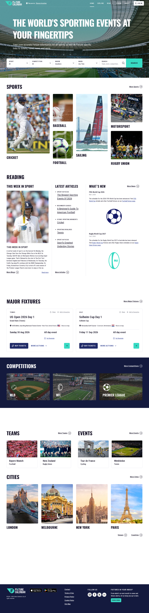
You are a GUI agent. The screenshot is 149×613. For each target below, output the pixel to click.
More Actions (37, 346)
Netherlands (107, 326)
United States (52, 326)
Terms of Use (69, 593)
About (127, 3)
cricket (60, 222)
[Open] (27, 63)
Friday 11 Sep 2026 (88, 332)
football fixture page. (129, 201)
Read (109, 3)
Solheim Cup (87, 317)
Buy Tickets (20, 346)
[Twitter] (99, 595)
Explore (100, 3)
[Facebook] (95, 595)
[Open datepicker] (96, 63)
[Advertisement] (74, 286)
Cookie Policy (69, 600)
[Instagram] (90, 595)
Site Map (68, 604)
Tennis (12, 312)
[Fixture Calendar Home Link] (13, 3)
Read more (45, 272)
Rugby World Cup (97, 243)
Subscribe (116, 600)
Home (92, 3)
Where (57, 61)
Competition (37, 61)
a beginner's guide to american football (67, 210)
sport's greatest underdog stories (65, 244)
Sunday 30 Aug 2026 (20, 332)
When (80, 61)
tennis (60, 232)
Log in (140, 3)
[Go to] (67, 346)
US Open (15, 317)
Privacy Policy (69, 597)
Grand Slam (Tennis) (17, 321)
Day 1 (31, 317)
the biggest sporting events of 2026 (67, 197)
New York (45, 326)
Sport (11, 61)
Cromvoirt (100, 326)
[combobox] (16, 64)
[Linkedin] (104, 595)
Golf (81, 312)
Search (104, 61)
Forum (118, 3)
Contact (67, 589)
